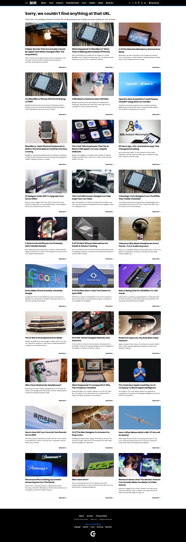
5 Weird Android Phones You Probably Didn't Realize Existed (44, 244)
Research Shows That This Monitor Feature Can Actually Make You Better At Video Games (139, 482)
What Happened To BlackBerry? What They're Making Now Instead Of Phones (91, 50)
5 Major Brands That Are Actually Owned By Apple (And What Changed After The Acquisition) (45, 52)
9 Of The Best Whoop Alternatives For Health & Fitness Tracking (90, 244)
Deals (100, 3)
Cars (84, 3)
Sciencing (100, 527)
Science (59, 3)
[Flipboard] (139, 3)
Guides (92, 3)
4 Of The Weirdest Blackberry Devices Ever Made (139, 50)
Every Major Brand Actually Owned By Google (44, 292)
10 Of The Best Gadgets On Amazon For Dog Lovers (91, 433)
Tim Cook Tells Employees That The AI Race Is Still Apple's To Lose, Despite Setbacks (90, 149)
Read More (62, 67)
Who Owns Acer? (80, 479)
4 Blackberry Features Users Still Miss (90, 99)
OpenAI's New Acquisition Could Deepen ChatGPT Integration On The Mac (138, 100)
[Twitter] (132, 3)
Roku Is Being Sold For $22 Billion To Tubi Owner (138, 292)
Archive (90, 516)
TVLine (92, 527)
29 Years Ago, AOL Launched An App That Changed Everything (139, 147)
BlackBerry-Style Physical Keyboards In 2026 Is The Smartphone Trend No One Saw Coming (46, 149)
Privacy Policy (101, 516)
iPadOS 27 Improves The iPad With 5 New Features (138, 339)
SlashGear (108, 527)
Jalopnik (85, 527)
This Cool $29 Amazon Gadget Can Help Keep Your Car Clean (91, 197)
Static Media (83, 519)
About (81, 516)
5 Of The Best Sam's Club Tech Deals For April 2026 (91, 292)
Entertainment (72, 3)
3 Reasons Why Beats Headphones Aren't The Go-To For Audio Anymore (139, 244)
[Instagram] (135, 3)
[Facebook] (129, 3)
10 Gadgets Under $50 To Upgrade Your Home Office (44, 197)
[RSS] (145, 3)
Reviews (109, 3)
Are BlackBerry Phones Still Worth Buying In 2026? (45, 100)
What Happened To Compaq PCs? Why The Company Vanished (91, 386)
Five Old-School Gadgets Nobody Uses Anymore (91, 339)
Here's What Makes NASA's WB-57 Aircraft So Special (139, 433)
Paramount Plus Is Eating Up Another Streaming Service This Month (43, 480)
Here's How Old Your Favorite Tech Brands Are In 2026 (45, 433)
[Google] (142, 3)
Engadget (77, 527)
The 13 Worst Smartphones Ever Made (43, 338)
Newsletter (155, 3)
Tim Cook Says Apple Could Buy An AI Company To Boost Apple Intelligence (137, 386)
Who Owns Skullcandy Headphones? (43, 385)
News (43, 3)
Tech (51, 3)
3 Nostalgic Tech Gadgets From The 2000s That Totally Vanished (139, 197)
